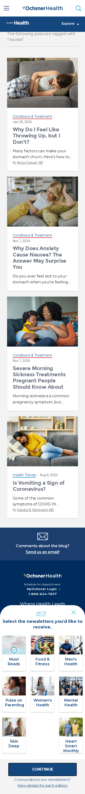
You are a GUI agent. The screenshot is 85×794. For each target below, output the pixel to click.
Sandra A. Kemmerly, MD (35, 510)
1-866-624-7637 (42, 594)
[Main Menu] (7, 8)
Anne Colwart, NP (30, 163)
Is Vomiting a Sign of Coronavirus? (38, 486)
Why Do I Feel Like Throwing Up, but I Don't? (36, 135)
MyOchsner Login (42, 589)
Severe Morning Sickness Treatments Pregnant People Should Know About (39, 377)
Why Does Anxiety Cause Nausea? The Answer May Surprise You (39, 257)
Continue (42, 769)
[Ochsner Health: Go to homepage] (42, 7)
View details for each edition (42, 785)
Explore (68, 24)
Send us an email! (43, 552)
